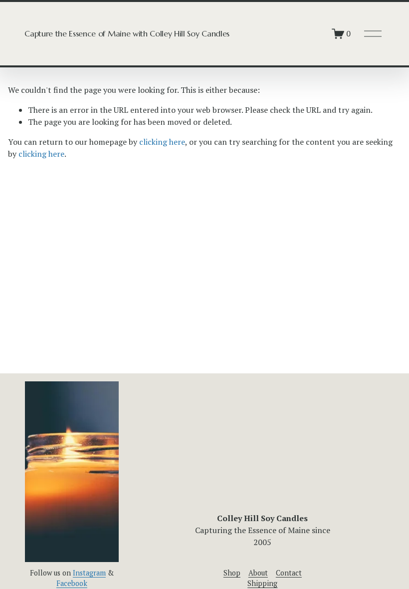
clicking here (162, 141)
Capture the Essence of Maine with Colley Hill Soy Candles (126, 33)
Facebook (71, 583)
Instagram (89, 573)
